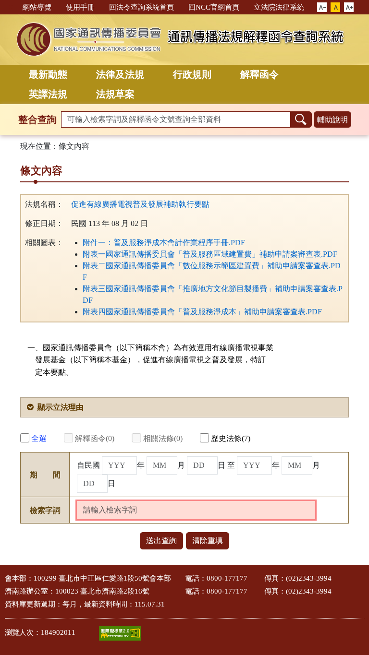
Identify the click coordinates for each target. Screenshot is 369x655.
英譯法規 (48, 94)
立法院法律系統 (279, 7)
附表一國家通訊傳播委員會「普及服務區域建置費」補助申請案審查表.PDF (210, 254)
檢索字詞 (45, 510)
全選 (39, 438)
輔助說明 (332, 120)
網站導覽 (37, 7)
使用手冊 (80, 7)
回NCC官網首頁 (213, 7)
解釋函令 (259, 74)
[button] (322, 8)
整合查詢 (37, 119)
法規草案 (115, 94)
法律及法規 (120, 74)
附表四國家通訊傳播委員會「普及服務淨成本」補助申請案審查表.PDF (202, 312)
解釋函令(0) (94, 438)
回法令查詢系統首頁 (141, 7)
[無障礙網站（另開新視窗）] (120, 633)
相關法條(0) (163, 438)
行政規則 (192, 74)
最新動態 (48, 74)
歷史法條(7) (230, 438)
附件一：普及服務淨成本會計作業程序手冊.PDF (164, 242)
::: (11, 6)
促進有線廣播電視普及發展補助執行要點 (140, 204)
